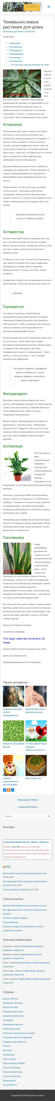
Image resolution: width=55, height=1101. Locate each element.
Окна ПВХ (16, 847)
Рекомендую (9, 1055)
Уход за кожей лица (12, 1072)
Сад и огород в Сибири (14, 1063)
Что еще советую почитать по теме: (30, 65)
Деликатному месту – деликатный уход (36, 710)
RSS (8, 866)
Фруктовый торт (33, 778)
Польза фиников (10, 922)
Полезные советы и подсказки (17, 1037)
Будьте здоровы (10, 999)
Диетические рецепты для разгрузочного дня (25, 873)
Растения (7, 1050)
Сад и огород (9, 1059)
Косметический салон (13, 1016)
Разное (6, 1046)
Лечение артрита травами (15, 889)
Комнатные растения (13, 31)
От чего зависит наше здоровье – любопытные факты (36, 746)
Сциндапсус (15, 50)
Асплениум (15, 57)
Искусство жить (10, 1007)
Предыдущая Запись (27, 800)
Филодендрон (16, 54)
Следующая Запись (28, 807)
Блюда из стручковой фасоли (13, 745)
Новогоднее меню (11, 1029)
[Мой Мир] (12, 790)
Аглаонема (14, 43)
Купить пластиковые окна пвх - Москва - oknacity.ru (26, 842)
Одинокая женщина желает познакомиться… (12, 712)
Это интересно (10, 1085)
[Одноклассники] (8, 790)
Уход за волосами (11, 1067)
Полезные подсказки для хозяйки (19, 1033)
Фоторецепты (9, 1080)
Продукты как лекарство (15, 1042)
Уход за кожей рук (12, 1076)
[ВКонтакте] (4, 790)
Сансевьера (15, 61)
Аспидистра (15, 47)
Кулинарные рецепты (13, 1024)
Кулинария (8, 1020)
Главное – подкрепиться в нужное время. (10, 781)
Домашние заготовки (13, 1003)
